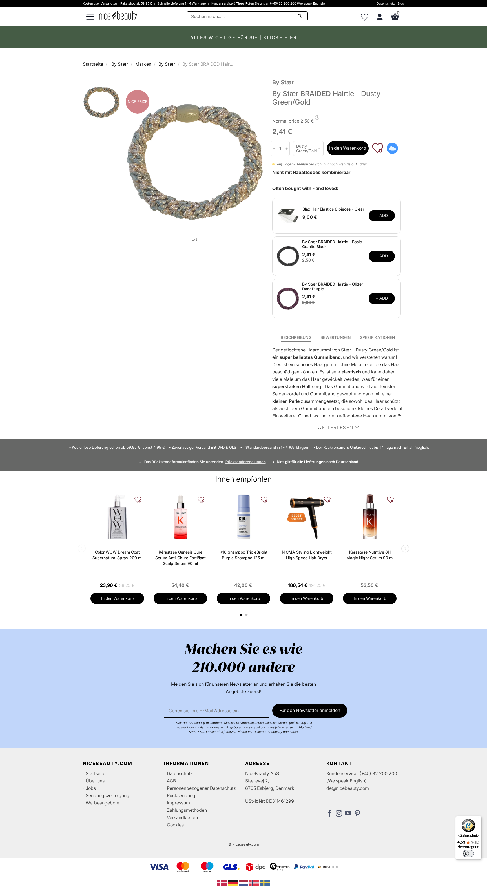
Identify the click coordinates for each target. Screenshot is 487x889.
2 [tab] (247, 615)
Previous (82, 549)
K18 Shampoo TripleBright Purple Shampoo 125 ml (243, 555)
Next (404, 549)
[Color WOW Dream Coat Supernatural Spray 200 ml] (117, 516)
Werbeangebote (102, 803)
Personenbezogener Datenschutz (201, 788)
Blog (401, 3)
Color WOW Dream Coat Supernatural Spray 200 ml (117, 555)
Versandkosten (182, 817)
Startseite (93, 64)
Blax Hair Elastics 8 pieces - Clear (333, 209)
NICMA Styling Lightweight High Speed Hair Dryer (307, 555)
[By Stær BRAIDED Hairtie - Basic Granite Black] (288, 255)
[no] (254, 882)
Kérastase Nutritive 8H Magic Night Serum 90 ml (369, 555)
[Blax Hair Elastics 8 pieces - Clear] (288, 215)
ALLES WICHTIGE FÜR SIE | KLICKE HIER (243, 37)
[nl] (244, 882)
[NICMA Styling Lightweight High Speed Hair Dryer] (306, 516)
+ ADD (382, 215)
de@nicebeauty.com (347, 788)
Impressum (178, 803)
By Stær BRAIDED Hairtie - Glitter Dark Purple (332, 286)
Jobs (91, 788)
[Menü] (478, 819)
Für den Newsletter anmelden (309, 710)
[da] (222, 882)
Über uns (95, 781)
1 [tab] (241, 615)
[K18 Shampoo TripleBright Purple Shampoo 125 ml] (243, 516)
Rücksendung (181, 795)
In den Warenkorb (347, 148)
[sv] (265, 882)
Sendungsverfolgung (107, 795)
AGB (171, 781)
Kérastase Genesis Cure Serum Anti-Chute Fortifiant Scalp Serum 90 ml (180, 558)
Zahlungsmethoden (187, 810)
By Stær (119, 64)
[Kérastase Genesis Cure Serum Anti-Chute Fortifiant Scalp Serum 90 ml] (180, 516)
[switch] (468, 853)
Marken (143, 64)
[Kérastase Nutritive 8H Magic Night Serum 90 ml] (370, 516)
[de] (233, 882)
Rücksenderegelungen (245, 461)
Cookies (175, 825)
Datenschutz (386, 3)
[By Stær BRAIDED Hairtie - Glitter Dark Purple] (288, 298)
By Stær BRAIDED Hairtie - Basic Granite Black (332, 244)
